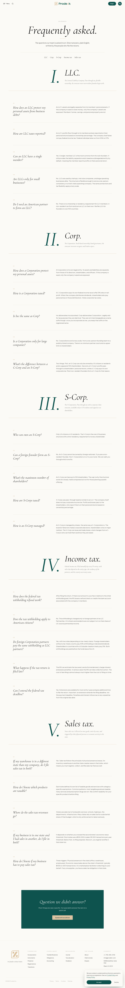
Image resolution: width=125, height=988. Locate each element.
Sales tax (77, 57)
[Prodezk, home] (62, 3)
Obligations (50, 958)
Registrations (32, 964)
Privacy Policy (91, 977)
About (86, 955)
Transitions (31, 967)
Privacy (52, 981)
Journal (68, 955)
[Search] (13, 4)
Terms (57, 981)
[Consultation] (120, 4)
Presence (30, 961)
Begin (112, 3)
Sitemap (70, 981)
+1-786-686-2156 (109, 955)
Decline (116, 982)
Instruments (31, 958)
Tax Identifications (52, 955)
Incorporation (32, 955)
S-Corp (58, 57)
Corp (52, 57)
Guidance (69, 961)
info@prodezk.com (110, 958)
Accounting (50, 961)
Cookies (63, 981)
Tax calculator (70, 958)
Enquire (87, 961)
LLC (45, 57)
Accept (99, 982)
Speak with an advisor (62, 917)
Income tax (68, 57)
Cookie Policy (111, 975)
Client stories (89, 958)
